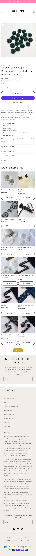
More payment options (18, 102)
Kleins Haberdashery (15, 552)
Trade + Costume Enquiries (11, 406)
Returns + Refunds (8, 414)
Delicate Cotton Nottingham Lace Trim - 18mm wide (9, 335)
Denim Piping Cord (22, 219)
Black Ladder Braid (5, 305)
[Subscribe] (30, 379)
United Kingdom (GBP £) (12, 540)
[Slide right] (22, 62)
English (27, 540)
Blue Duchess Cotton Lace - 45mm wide (26, 305)
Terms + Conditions (8, 418)
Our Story (6, 395)
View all (18, 350)
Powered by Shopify (23, 552)
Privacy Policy (7, 422)
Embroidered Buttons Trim (7, 219)
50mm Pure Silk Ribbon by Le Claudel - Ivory (25, 190)
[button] (2, 12)
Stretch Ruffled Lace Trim (24, 334)
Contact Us (6, 426)
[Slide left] (14, 62)
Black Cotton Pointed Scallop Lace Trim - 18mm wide (26, 276)
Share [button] (5, 160)
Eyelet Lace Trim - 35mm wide (25, 247)
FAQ (4, 402)
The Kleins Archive (8, 398)
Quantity (3, 83)
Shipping (9, 80)
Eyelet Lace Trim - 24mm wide (8, 275)
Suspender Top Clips (6, 189)
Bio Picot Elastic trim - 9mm (8, 247)
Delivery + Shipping (8, 410)
